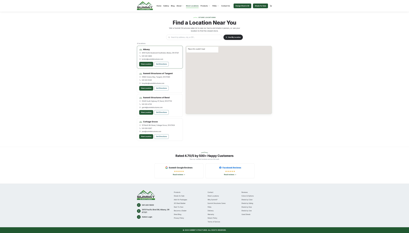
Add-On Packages (180, 200)
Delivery (211, 211)
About (178, 6)
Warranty (211, 214)
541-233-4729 (147, 104)
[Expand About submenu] (183, 6)
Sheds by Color (247, 200)
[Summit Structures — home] (145, 6)
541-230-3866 (147, 56)
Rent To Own (178, 207)
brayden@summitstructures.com (153, 83)
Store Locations (192, 6)
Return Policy (212, 218)
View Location (146, 64)
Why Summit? (212, 200)
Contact (210, 192)
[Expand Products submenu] (209, 6)
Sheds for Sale (260, 6)
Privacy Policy (179, 218)
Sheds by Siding (247, 203)
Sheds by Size (246, 207)
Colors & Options (247, 196)
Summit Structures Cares (217, 203)
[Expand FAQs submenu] (218, 6)
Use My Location (234, 37)
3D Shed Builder (180, 203)
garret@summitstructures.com (152, 107)
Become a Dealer (180, 211)
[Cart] (271, 6)
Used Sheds (245, 214)
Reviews (244, 192)
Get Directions (161, 64)
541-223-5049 (147, 80)
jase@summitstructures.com (151, 131)
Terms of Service (214, 222)
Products (204, 6)
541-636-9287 (147, 128)
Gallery (166, 6)
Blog (173, 6)
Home (159, 6)
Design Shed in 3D (242, 6)
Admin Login (147, 217)
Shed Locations (213, 196)
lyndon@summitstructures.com (152, 59)
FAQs (214, 6)
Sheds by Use (246, 211)
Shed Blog (177, 214)
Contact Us (225, 6)
